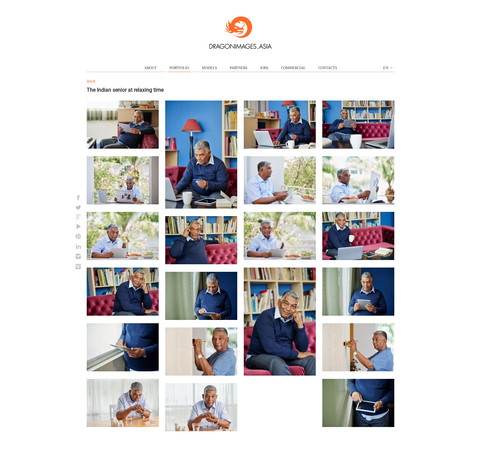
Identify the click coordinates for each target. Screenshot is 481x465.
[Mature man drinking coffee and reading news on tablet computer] (123, 258)
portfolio (179, 68)
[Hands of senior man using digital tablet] (123, 369)
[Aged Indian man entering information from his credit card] (280, 147)
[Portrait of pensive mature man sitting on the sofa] (123, 314)
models (209, 68)
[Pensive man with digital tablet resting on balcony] (280, 202)
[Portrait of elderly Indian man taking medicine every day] (201, 429)
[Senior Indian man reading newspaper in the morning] (358, 202)
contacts (327, 68)
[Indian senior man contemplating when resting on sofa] (280, 374)
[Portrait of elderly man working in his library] (358, 258)
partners (238, 68)
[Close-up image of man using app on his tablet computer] (358, 425)
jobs (264, 68)
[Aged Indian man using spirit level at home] (201, 374)
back (91, 81)
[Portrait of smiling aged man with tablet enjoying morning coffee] (280, 258)
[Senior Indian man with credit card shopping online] (201, 207)
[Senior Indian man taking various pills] (123, 425)
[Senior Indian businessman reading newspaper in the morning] (123, 202)
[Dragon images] (240, 47)
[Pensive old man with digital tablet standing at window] (358, 314)
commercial (293, 68)
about (150, 68)
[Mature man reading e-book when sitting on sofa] (123, 147)
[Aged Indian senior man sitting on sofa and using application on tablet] (358, 147)
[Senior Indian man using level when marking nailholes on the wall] (358, 369)
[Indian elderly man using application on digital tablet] (201, 318)
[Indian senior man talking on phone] (201, 262)
